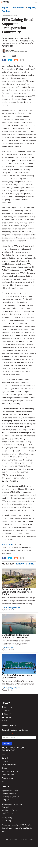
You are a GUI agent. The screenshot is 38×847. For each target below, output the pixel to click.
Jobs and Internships (10, 771)
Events (4, 768)
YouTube (8, 717)
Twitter (7, 710)
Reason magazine (8, 778)
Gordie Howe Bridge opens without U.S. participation (15, 636)
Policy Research (8, 775)
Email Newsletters (9, 764)
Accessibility (6, 820)
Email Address (9, 734)
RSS (5, 720)
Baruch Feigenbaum (12, 607)
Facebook (8, 707)
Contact (5, 758)
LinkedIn (7, 714)
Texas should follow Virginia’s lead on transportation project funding (17, 592)
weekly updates (11, 730)
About (4, 754)
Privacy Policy (7, 817)
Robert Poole (8, 544)
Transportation (18, 7)
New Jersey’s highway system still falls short (17, 676)
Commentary (9, 15)
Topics (5, 7)
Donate (5, 761)
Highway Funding (24, 563)
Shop (4, 781)
